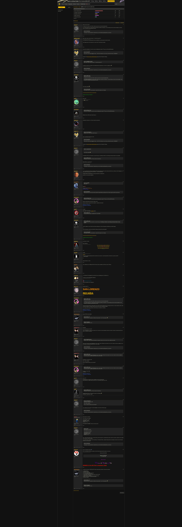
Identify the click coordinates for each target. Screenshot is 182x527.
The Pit (79, 6)
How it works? (122, 22)
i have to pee (76, 275)
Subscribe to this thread (76, 490)
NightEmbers (76, 241)
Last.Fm (84, 254)
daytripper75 (76, 327)
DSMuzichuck (76, 120)
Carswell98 (75, 252)
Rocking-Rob (76, 449)
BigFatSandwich (76, 197)
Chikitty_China (76, 49)
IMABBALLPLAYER (77, 38)
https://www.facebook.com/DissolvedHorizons (103, 245)
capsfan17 (75, 209)
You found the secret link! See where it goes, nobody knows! (89, 92)
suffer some (75, 24)
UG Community (76, 6)
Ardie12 (75, 264)
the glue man (76, 286)
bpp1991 (75, 98)
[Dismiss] (123, 1)
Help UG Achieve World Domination (92, 56)
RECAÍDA (88, 293)
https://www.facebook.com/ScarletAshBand (103, 246)
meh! (75, 416)
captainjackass (76, 74)
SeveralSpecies (76, 109)
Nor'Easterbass (76, 469)
